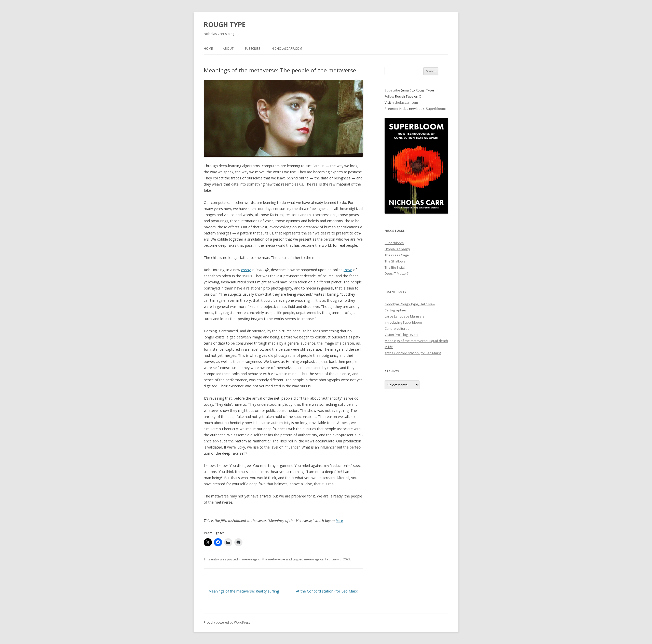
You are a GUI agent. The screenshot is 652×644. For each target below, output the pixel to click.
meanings (311, 559)
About (228, 48)
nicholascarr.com (286, 48)
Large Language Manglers (405, 316)
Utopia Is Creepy (397, 249)
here (339, 520)
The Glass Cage (397, 255)
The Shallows (395, 261)
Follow (389, 96)
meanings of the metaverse (263, 559)
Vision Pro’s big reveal (401, 334)
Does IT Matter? (397, 273)
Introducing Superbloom (403, 322)
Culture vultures (397, 328)
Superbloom (435, 108)
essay (246, 269)
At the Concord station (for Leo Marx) (329, 591)
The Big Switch (395, 267)
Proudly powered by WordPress (227, 622)
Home (208, 48)
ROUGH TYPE (225, 24)
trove (348, 269)
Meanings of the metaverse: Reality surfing (241, 591)
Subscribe (252, 48)
